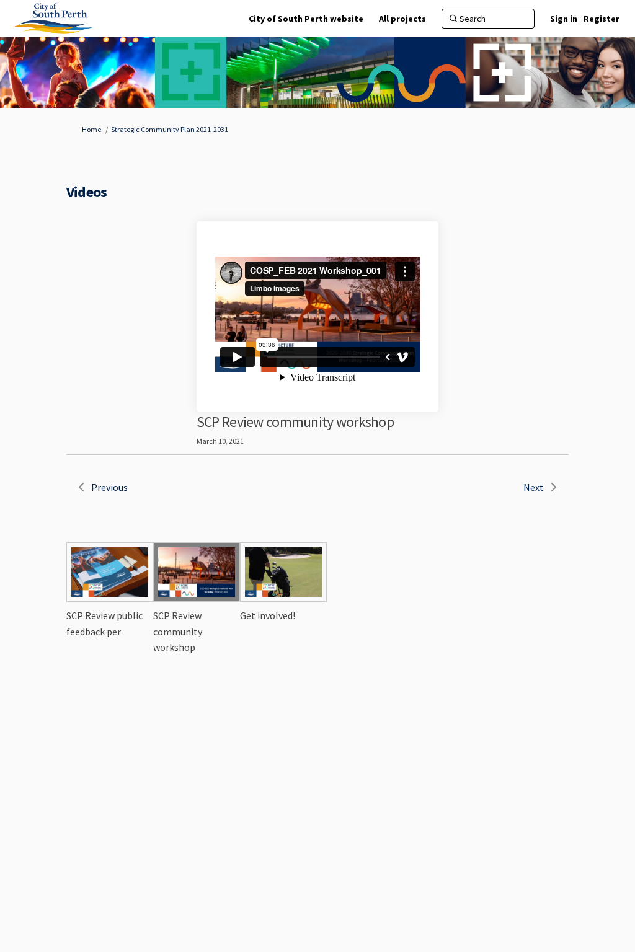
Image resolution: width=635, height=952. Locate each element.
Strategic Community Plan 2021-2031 (169, 129)
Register (601, 18)
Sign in (563, 18)
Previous (109, 487)
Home (91, 129)
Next (533, 487)
